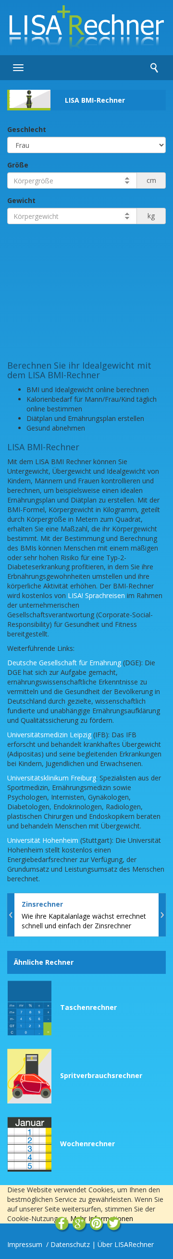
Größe (17, 164)
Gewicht (21, 200)
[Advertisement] (86, 291)
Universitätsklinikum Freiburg (51, 777)
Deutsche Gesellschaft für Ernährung (64, 662)
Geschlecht (26, 129)
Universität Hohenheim (42, 840)
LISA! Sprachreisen (96, 595)
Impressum (25, 1244)
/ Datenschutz (68, 1244)
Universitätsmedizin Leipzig (49, 734)
